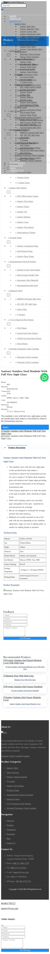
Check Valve (25, 138)
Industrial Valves (21, 130)
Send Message (25, 638)
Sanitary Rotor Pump (28, 115)
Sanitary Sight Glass (28, 67)
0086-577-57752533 (18, 868)
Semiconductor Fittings (29, 105)
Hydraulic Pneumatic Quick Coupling (29, 155)
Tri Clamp (18, 74)
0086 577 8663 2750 (21, 863)
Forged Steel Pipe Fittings (30, 148)
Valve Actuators (20, 52)
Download (16, 165)
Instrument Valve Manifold (30, 125)
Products (15, 21)
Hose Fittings (25, 153)
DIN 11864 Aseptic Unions (30, 87)
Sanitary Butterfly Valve (29, 29)
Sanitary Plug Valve (28, 47)
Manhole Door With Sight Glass (25, 680)
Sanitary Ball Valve (27, 26)
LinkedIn (19, 756)
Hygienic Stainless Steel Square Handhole (25, 691)
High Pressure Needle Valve (31, 123)
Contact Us (16, 170)
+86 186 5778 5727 (23, 881)
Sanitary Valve (20, 24)
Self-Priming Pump (27, 112)
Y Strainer (24, 140)
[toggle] (2, 12)
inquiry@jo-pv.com (21, 872)
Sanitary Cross (25, 100)
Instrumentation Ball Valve (30, 128)
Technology (17, 163)
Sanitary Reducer (26, 97)
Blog (12, 168)
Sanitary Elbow (26, 92)
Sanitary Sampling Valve (29, 37)
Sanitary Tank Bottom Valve (31, 49)
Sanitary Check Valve (28, 31)
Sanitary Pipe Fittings (23, 85)
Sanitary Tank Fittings (29, 72)
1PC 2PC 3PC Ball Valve (30, 135)
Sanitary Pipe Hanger (28, 102)
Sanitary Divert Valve (28, 42)
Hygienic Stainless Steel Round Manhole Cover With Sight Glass (25, 668)
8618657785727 (8, 903)
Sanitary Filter (25, 62)
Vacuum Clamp (26, 80)
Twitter (12, 756)
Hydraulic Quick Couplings (31, 160)
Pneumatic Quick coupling (30, 158)
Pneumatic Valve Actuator (30, 54)
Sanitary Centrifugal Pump (30, 110)
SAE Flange (25, 145)
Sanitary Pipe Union (28, 90)
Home (12, 16)
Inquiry (6, 427)
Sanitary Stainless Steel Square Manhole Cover (25, 704)
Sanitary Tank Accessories (24, 59)
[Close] (2, 925)
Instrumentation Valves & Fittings (27, 117)
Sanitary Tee (25, 95)
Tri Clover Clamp (27, 77)
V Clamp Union (26, 82)
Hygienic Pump (20, 107)
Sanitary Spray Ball (27, 69)
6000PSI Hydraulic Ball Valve (32, 133)
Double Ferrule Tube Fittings (31, 120)
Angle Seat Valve (26, 44)
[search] (2, 9)
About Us (15, 19)
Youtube (26, 756)
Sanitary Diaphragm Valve (30, 34)
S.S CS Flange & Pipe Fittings (26, 143)
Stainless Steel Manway (29, 64)
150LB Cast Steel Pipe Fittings (32, 150)
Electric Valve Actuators (29, 57)
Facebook (5, 756)
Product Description (16, 448)
